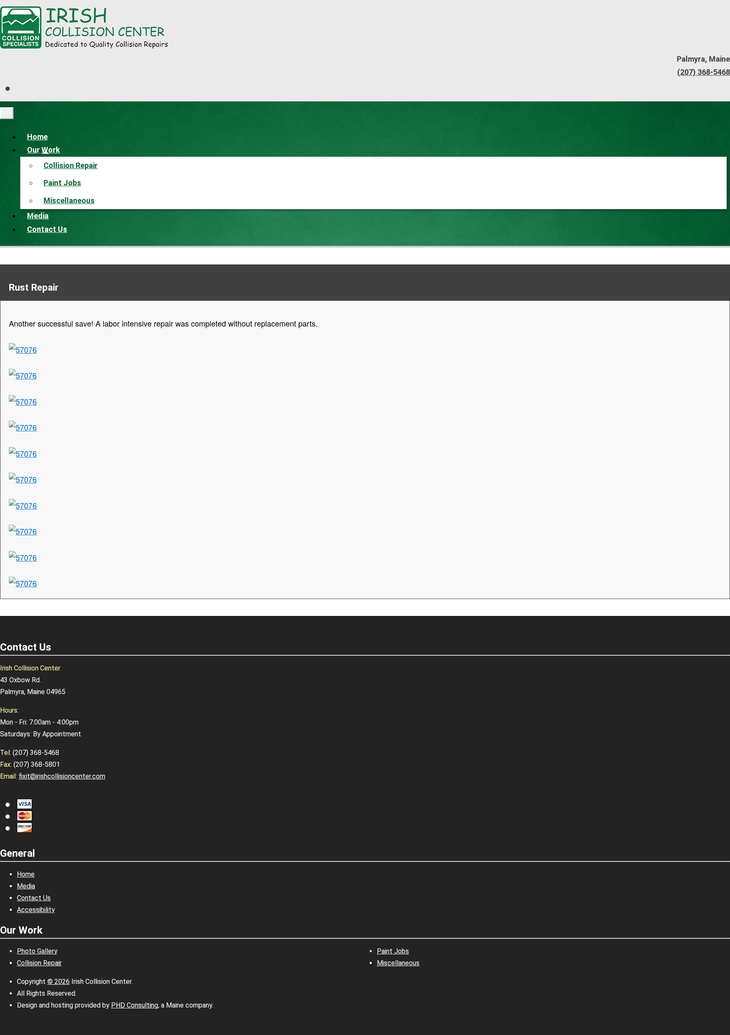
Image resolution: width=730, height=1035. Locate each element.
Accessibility (36, 910)
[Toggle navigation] (7, 113)
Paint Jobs (62, 182)
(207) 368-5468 (703, 72)
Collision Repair (71, 165)
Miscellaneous (69, 200)
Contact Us (47, 229)
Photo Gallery (37, 951)
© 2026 (58, 982)
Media (38, 215)
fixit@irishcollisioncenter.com (62, 776)
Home (37, 136)
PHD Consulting (134, 1005)
